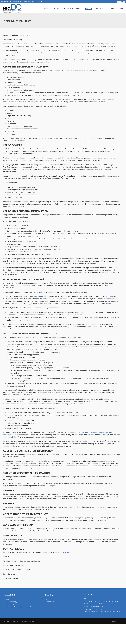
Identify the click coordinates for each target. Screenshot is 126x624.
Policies (88, 8)
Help (121, 8)
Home (46, 8)
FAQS (47, 599)
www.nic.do (25, 296)
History (8, 599)
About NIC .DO (101, 8)
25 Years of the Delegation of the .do (19, 607)
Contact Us (50, 602)
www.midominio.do (41, 296)
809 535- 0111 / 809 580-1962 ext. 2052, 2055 (17, 2)
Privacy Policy (115, 621)
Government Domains (72, 8)
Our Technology (11, 602)
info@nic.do (39, 2)
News (113, 8)
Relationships (10, 604)
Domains (55, 8)
